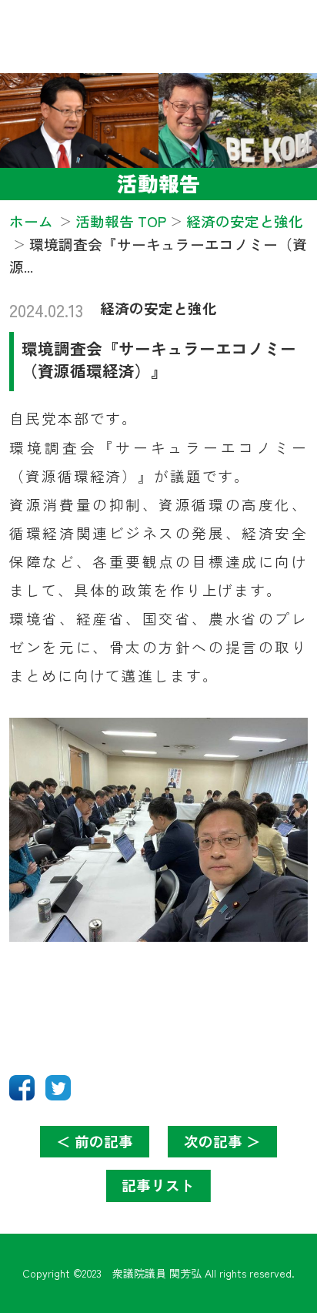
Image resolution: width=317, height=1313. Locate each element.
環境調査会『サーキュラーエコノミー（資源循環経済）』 (159, 359)
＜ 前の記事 (94, 1140)
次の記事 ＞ (222, 1140)
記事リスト (158, 1184)
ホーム (31, 220)
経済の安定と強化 (158, 307)
